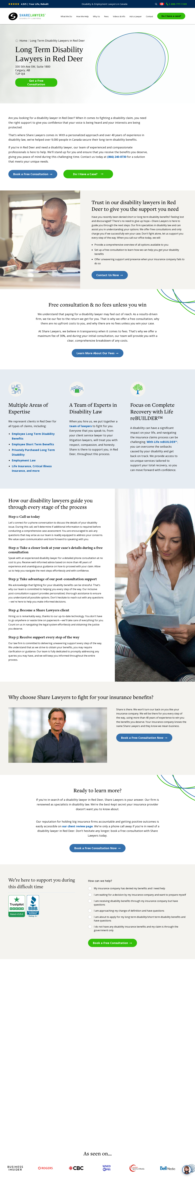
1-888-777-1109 (178, 3)
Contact (149, 16)
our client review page (77, 826)
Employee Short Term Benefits (33, 444)
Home (23, 40)
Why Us (96, 16)
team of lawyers (80, 426)
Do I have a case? (171, 15)
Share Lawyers (17, 20)
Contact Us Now (107, 275)
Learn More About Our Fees (95, 353)
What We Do (66, 16)
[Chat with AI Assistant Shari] (186, 1169)
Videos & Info (119, 16)
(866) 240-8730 (116, 157)
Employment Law (23, 460)
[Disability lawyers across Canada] (162, 4)
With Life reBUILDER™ (162, 442)
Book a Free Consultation (30, 174)
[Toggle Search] (156, 4)
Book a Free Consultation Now (142, 738)
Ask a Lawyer (135, 16)
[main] (97, 587)
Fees (106, 16)
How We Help (82, 16)
